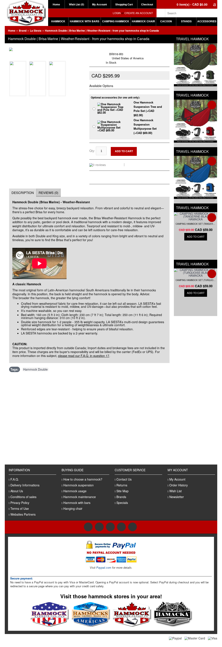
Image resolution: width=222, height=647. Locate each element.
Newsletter (176, 497)
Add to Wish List (155, 148)
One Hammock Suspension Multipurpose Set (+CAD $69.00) (145, 126)
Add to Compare (156, 152)
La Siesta (35, 30)
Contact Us (124, 479)
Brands (121, 497)
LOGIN (117, 13)
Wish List (175, 491)
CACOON (166, 21)
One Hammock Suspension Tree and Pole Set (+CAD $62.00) (148, 108)
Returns (121, 485)
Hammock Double (35, 369)
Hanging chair (72, 508)
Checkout (147, 4)
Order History (178, 485)
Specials (122, 502)
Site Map (122, 491)
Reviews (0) (48, 192)
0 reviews (115, 164)
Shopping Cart (124, 4)
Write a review (136, 164)
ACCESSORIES (206, 21)
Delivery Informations (24, 485)
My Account (99, 4)
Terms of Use (19, 508)
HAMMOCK (58, 21)
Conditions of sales (23, 497)
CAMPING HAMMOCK (115, 21)
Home (56, 4)
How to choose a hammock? (82, 479)
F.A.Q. (14, 479)
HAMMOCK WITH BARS (84, 21)
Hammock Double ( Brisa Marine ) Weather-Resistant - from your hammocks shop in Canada (102, 30)
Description (22, 192)
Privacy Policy (19, 502)
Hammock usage (75, 491)
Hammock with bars (76, 502)
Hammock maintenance (79, 497)
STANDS (186, 21)
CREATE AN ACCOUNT (138, 13)
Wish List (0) (76, 4)
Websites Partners (23, 514)
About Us (16, 491)
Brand (22, 30)
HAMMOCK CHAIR (143, 21)
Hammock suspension (78, 485)
